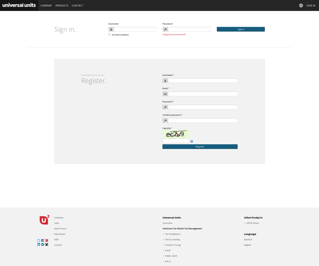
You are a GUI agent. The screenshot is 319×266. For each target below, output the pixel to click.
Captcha (167, 128)
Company (46, 5)
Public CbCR (171, 255)
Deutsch (248, 239)
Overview (167, 223)
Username (113, 23)
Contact (77, 5)
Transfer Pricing (173, 244)
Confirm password (172, 114)
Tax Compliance (172, 233)
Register (200, 146)
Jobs (56, 223)
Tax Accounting (172, 239)
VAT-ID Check (253, 223)
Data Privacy (60, 228)
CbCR (167, 250)
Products (61, 5)
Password (167, 23)
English (247, 244)
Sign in (311, 5)
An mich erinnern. (120, 34)
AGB (56, 239)
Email (165, 88)
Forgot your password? (174, 34)
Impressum (59, 233)
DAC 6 (168, 261)
